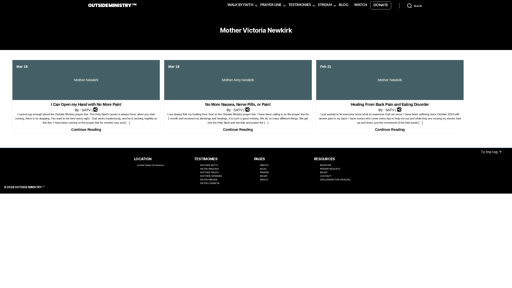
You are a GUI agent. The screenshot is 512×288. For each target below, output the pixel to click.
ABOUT (264, 179)
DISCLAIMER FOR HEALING (335, 179)
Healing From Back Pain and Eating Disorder (390, 104)
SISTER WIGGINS (209, 169)
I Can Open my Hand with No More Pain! (86, 104)
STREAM (325, 5)
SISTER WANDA (208, 179)
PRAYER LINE (270, 5)
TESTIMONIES (299, 5)
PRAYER (264, 172)
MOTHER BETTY (209, 165)
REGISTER (325, 165)
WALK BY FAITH (240, 5)
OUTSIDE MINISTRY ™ (112, 5)
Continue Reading (86, 130)
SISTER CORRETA (209, 183)
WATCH (360, 5)
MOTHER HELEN (209, 172)
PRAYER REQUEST (330, 169)
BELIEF (264, 176)
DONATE (380, 5)
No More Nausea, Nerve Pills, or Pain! (238, 104)
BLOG (343, 5)
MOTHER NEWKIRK (211, 176)
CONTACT (325, 176)
